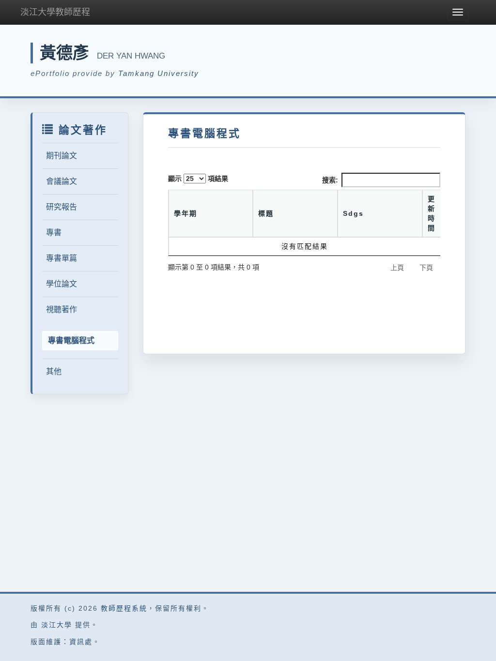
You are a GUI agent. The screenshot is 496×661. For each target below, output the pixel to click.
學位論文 (61, 284)
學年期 (185, 213)
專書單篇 (61, 258)
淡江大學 (56, 625)
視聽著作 (61, 309)
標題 (266, 213)
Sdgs (353, 213)
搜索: (330, 180)
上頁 (397, 267)
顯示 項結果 (198, 178)
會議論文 (61, 181)
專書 (54, 232)
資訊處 (81, 642)
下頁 (426, 267)
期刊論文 (61, 155)
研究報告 (61, 207)
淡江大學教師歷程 (55, 12)
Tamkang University (158, 73)
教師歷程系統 (124, 608)
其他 (54, 371)
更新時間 (431, 213)
